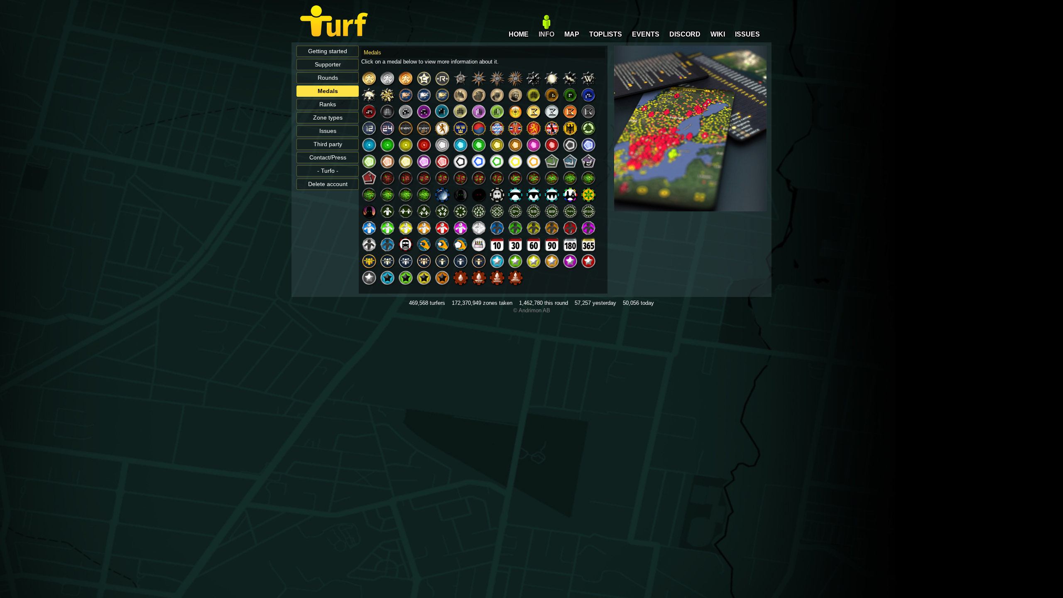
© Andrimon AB (531, 310)
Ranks (327, 104)
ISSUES (747, 34)
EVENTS (645, 34)
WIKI (717, 34)
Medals (328, 91)
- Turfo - (327, 171)
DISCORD (685, 34)
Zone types (328, 118)
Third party (328, 144)
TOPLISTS (605, 34)
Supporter (328, 64)
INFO (546, 34)
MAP (571, 34)
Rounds (328, 78)
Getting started (327, 51)
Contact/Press (327, 157)
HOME (519, 34)
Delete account (328, 184)
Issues (327, 131)
